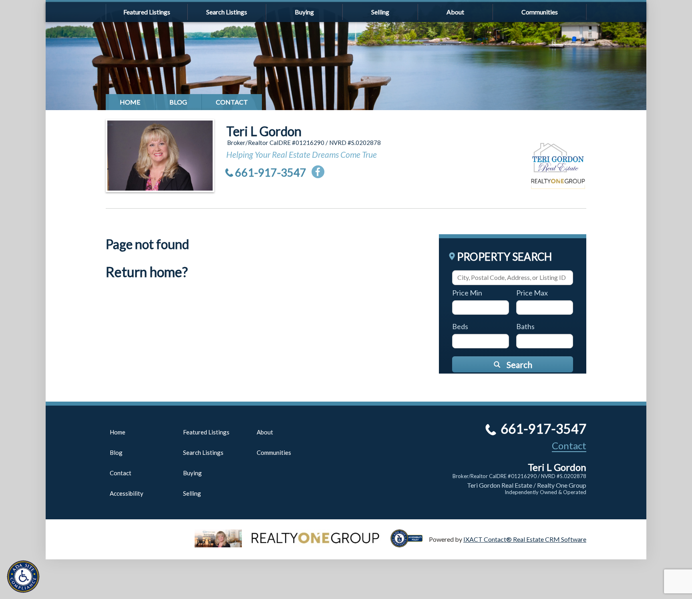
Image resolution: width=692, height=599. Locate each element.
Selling (380, 12)
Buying (304, 12)
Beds (460, 326)
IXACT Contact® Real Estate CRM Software (524, 539)
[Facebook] (318, 171)
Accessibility (126, 493)
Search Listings (226, 12)
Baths (525, 326)
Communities (539, 12)
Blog (178, 102)
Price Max (532, 292)
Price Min (467, 292)
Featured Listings (146, 12)
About (455, 12)
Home (130, 102)
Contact (232, 102)
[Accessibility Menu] (23, 576)
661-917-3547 (270, 172)
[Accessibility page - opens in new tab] (409, 543)
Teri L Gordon (264, 131)
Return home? (147, 271)
